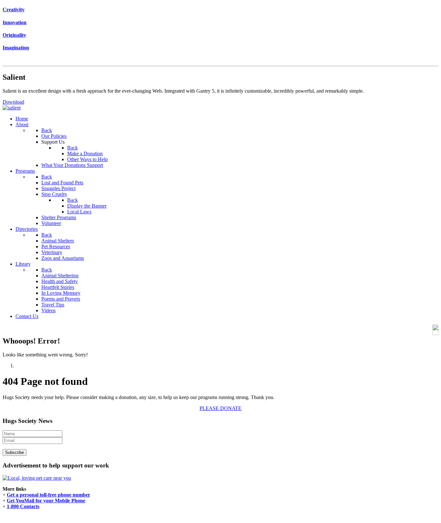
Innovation (14, 22)
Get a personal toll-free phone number (48, 494)
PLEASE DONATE (220, 408)
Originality (14, 35)
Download (13, 102)
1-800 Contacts (23, 506)
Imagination (16, 47)
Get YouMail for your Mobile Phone (46, 500)
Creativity (14, 9)
